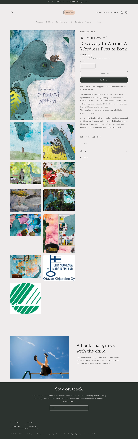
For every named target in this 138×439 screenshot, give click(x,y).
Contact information (94, 434)
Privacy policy (50, 434)
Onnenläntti (18, 434)
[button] (12, 12)
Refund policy (40, 434)
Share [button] (84, 143)
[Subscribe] (86, 407)
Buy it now (104, 80)
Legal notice (82, 434)
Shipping (93, 58)
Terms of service (61, 434)
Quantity (83, 62)
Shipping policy (72, 434)
